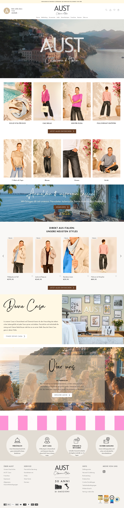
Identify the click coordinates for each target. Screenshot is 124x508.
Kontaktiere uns (28, 472)
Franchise (73, 17)
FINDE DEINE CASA (14, 336)
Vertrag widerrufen (88, 491)
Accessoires (52, 17)
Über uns (85, 17)
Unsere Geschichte (9, 469)
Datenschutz (86, 479)
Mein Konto (27, 479)
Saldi (58, 17)
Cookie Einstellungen (88, 482)
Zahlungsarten (86, 469)
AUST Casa (7, 472)
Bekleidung (44, 17)
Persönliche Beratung (30, 469)
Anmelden (61, 207)
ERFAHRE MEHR (60, 395)
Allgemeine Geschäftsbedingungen (11, 483)
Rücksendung (86, 476)
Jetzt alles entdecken (61, 131)
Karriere (79, 17)
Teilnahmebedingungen (89, 485)
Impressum (7, 479)
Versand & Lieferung (88, 472)
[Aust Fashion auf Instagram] (104, 471)
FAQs (26, 476)
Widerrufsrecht (87, 488)
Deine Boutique (65, 17)
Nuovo (38, 17)
